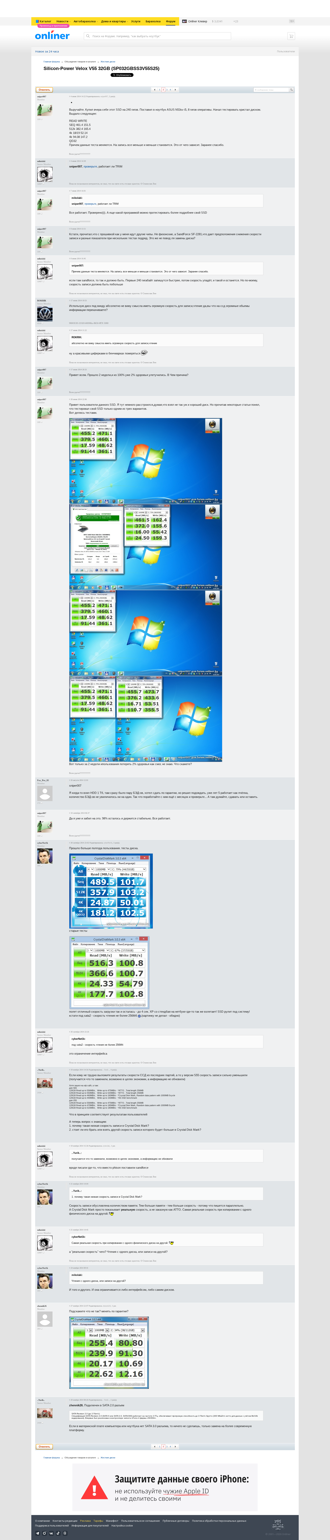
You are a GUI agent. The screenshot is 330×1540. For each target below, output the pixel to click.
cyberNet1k (42, 843)
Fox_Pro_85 (43, 780)
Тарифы (98, 1520)
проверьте (90, 166)
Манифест (112, 1520)
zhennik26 (42, 1306)
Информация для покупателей (90, 1525)
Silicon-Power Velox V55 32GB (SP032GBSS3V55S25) (101, 68)
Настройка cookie (122, 1525)
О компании (42, 1520)
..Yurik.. (41, 1070)
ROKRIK (41, 300)
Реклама (85, 1520)
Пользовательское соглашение (140, 1520)
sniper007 (41, 96)
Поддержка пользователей (52, 1525)
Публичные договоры (176, 1520)
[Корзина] (291, 36)
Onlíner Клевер (197, 21)
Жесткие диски (108, 61)
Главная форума (52, 61)
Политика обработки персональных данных (219, 1520)
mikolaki (41, 161)
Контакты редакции (65, 1520)
